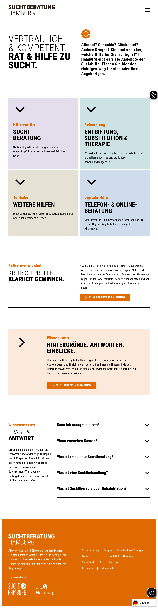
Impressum (88, 568)
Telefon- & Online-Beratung (110, 207)
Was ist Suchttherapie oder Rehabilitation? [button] (92, 488)
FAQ (101, 562)
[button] (147, 10)
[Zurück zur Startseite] (31, 10)
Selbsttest (88, 562)
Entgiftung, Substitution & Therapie (106, 138)
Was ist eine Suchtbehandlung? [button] (82, 472)
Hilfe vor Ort (24, 124)
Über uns (113, 562)
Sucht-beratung (27, 135)
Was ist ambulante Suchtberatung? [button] (85, 457)
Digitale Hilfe (96, 197)
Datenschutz (107, 568)
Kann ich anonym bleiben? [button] (78, 425)
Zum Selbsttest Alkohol (107, 297)
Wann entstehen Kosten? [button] (77, 441)
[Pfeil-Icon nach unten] (20, 109)
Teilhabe (20, 197)
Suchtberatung (90, 550)
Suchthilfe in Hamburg (73, 385)
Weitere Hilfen (34, 204)
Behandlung (94, 124)
